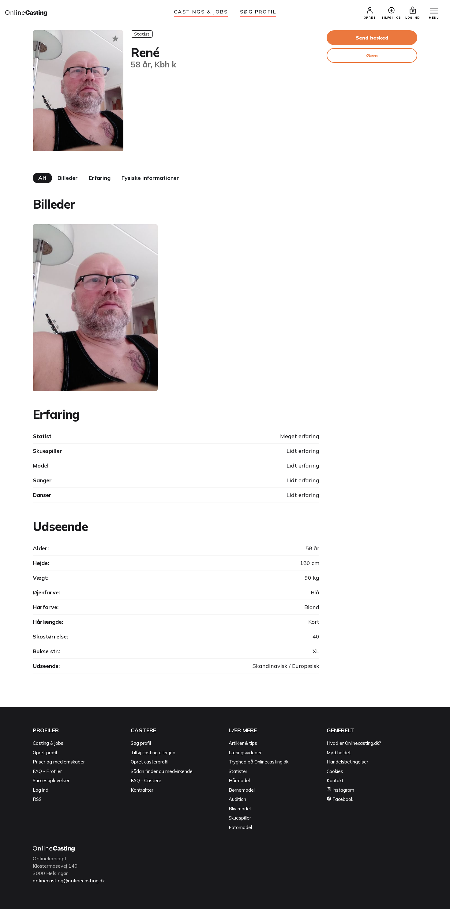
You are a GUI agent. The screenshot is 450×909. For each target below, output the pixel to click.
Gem (372, 55)
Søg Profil (258, 12)
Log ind (40, 790)
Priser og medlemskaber (59, 762)
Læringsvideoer (245, 753)
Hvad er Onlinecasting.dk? (354, 743)
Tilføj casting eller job (153, 753)
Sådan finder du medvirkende (162, 771)
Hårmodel (239, 780)
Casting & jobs (48, 743)
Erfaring (100, 177)
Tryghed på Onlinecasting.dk (258, 762)
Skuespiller (240, 818)
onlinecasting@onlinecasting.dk (69, 880)
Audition (237, 799)
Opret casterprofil (149, 762)
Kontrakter (142, 790)
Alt (42, 177)
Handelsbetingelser (347, 762)
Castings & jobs (201, 12)
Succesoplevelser (51, 780)
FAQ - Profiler (47, 771)
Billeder (68, 177)
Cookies (335, 771)
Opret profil (45, 753)
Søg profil (141, 743)
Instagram (342, 790)
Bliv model (240, 809)
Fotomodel (240, 827)
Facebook (342, 799)
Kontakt (335, 780)
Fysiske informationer (150, 177)
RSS (37, 799)
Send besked (372, 38)
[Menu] (434, 11)
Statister (238, 771)
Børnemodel (242, 790)
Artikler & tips (243, 743)
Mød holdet (339, 753)
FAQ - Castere (146, 780)
